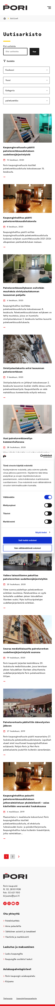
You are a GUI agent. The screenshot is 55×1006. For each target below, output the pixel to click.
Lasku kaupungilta (14, 954)
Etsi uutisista (9, 46)
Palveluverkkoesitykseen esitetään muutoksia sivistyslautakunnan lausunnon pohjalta (23, 291)
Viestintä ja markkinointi (17, 937)
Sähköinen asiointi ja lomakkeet (20, 931)
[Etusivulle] (15, 7)
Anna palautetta (13, 926)
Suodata (10, 61)
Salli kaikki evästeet (27, 540)
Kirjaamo (9, 981)
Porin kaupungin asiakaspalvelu (20, 976)
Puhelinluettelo (12, 921)
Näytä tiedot (41, 532)
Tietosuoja (7, 998)
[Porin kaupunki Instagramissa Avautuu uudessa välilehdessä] (9, 903)
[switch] (48, 505)
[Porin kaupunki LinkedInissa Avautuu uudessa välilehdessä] (17, 903)
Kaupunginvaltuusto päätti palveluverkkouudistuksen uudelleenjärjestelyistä (19, 151)
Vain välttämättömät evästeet (27, 548)
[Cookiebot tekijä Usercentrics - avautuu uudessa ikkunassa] (40, 456)
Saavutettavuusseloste (26, 998)
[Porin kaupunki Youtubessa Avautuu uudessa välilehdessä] (13, 903)
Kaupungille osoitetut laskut (18, 959)
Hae (34, 51)
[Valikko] (49, 7)
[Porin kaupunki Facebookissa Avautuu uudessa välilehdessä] (5, 903)
